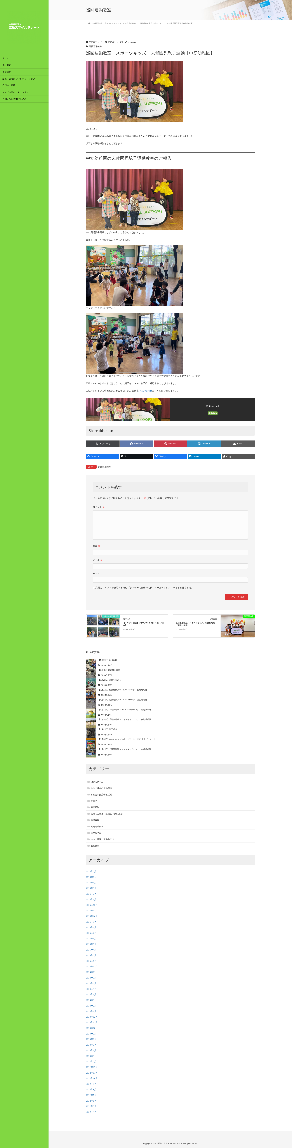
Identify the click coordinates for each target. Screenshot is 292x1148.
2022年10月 (92, 1078)
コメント (99, 507)
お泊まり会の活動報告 (101, 788)
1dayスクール (97, 782)
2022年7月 (91, 1095)
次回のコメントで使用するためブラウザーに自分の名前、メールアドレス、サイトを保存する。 (144, 587)
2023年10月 (92, 1028)
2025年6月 (91, 938)
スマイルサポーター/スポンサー (17, 92)
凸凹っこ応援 (8, 85)
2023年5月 (91, 1045)
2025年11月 (92, 910)
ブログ (94, 801)
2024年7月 (91, 978)
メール (98, 560)
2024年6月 (91, 983)
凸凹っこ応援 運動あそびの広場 (107, 814)
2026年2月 (91, 894)
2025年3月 (91, 955)
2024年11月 (92, 972)
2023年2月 (91, 1061)
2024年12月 (92, 966)
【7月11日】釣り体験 (107, 660)
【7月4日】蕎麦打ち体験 (109, 670)
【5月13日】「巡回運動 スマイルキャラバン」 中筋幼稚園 (124, 749)
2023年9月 (91, 1034)
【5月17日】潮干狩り (107, 729)
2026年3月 (91, 888)
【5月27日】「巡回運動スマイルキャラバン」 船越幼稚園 (124, 709)
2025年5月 (91, 944)
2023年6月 (91, 1039)
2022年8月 (91, 1089)
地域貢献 (95, 820)
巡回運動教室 (95, 46)
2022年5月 (91, 1106)
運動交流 (95, 846)
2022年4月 (91, 1112)
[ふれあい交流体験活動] (103, 625)
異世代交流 (96, 833)
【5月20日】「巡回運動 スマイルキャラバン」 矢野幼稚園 (124, 719)
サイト (96, 574)
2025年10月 (92, 916)
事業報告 (95, 807)
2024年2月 (91, 1006)
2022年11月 (92, 1073)
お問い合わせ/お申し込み (14, 99)
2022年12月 (92, 1067)
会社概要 (6, 65)
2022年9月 (91, 1084)
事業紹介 (6, 72)
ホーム (5, 58)
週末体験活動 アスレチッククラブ (19, 79)
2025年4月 (91, 950)
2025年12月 (92, 905)
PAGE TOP (283, 1111)
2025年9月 (91, 922)
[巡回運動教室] (238, 625)
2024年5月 (91, 989)
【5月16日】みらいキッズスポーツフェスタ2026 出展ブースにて (126, 739)
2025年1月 (91, 961)
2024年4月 (91, 994)
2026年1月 (91, 899)
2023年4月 (91, 1050)
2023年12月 (92, 1017)
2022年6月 (91, 1101)
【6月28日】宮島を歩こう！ (110, 680)
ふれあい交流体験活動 (101, 794)
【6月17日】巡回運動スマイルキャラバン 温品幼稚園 (122, 700)
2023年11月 (92, 1022)
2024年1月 (91, 1011)
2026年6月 (91, 877)
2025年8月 (91, 927)
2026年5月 (91, 882)
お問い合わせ (145, 391)
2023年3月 (91, 1056)
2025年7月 (91, 933)
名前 (96, 546)
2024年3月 (91, 1000)
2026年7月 (91, 871)
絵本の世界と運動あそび (102, 839)
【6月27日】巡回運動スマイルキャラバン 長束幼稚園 (122, 690)
